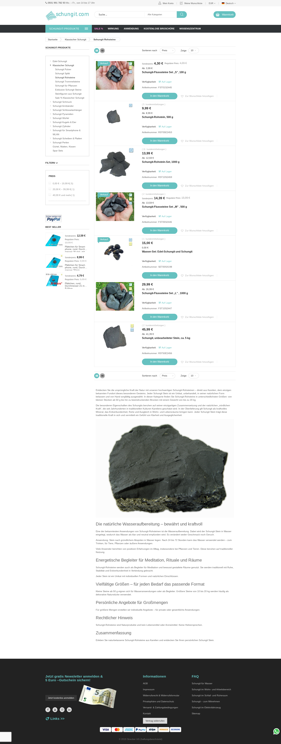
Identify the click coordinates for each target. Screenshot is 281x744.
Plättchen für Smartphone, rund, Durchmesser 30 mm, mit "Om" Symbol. (75, 249)
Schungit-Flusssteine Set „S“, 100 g (164, 72)
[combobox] (119, 15)
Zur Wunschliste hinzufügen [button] (199, 96)
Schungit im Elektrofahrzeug (206, 707)
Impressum (148, 689)
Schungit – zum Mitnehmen (206, 701)
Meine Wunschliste (193, 3)
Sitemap (196, 713)
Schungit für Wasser (202, 683)
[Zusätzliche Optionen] (67, 218)
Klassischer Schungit (75, 39)
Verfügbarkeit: (149, 81)
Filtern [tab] (50, 163)
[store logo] (67, 15)
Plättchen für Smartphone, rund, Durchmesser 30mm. (75, 267)
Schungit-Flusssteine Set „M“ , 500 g (164, 206)
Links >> (57, 718)
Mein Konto (168, 3)
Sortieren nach (149, 50)
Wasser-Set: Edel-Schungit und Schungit (167, 251)
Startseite (53, 39)
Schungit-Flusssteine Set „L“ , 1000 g (165, 293)
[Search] (182, 14)
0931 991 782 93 (56, 2)
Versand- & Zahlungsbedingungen (160, 707)
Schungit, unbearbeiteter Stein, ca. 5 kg (166, 338)
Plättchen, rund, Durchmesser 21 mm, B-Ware (76, 285)
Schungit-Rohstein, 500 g (157, 117)
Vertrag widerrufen (155, 720)
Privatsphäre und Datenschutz (158, 701)
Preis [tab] (52, 176)
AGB (145, 683)
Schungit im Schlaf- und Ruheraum (210, 695)
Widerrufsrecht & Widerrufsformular (161, 695)
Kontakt (147, 713)
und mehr (64, 195)
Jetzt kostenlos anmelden (61, 698)
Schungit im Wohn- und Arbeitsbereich (211, 689)
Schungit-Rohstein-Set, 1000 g (161, 162)
